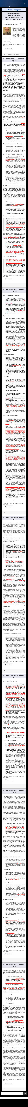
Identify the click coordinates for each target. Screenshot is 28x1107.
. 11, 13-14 (17, 766)
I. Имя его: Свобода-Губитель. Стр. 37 (14, 965)
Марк (14, 766)
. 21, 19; (11, 766)
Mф (15, 403)
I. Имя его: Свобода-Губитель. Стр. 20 (14, 290)
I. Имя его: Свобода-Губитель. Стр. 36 (14, 791)
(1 (20, 328)
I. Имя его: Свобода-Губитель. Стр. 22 (14, 676)
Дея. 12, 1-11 (9, 157)
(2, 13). (7, 768)
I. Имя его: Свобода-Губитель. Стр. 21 (14, 518)
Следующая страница (25, 1093)
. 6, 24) (17, 403)
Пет (21, 328)
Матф (19, 752)
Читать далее (6, 41)
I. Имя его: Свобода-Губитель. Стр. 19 (14, 60)
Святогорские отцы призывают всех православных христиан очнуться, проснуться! (14, 16)
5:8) (23, 328)
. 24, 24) (22, 752)
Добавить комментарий (13, 54)
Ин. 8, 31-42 (15, 157)
